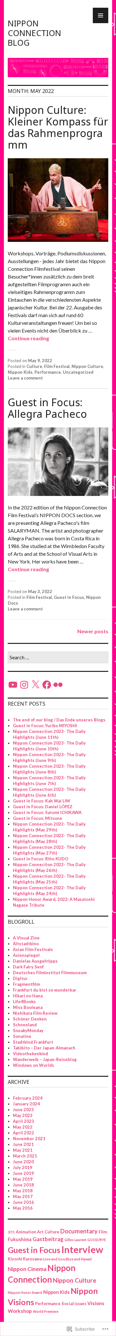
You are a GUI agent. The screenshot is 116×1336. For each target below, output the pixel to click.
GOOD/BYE (96, 1240)
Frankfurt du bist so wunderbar (44, 990)
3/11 (11, 1232)
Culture (34, 366)
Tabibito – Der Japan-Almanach (44, 1047)
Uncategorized (78, 372)
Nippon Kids (20, 372)
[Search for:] (58, 657)
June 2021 (23, 1144)
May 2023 (23, 1115)
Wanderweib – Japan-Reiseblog (45, 1059)
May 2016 (23, 1208)
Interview (82, 1249)
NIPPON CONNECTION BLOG (34, 33)
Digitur (20, 978)
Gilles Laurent (75, 1240)
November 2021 (29, 1138)
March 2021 (25, 1155)
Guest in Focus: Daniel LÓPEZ (42, 806)
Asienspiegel (26, 955)
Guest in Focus (69, 597)
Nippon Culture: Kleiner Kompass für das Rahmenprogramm (58, 127)
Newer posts (92, 631)
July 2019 (22, 1167)
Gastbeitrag (48, 1239)
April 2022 (23, 1132)
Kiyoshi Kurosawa (25, 1259)
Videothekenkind (30, 1053)
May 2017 (23, 1196)
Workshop (20, 1311)
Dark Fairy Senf (28, 966)
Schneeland (25, 1024)
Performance (47, 372)
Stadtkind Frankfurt (33, 1042)
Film (103, 1232)
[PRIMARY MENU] (100, 15)
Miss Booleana (28, 1007)
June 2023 (23, 1109)
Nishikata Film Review (35, 1013)
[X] (35, 685)
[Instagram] (24, 685)
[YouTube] (13, 685)
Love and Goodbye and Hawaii (67, 1259)
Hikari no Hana (28, 995)
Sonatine (22, 1036)
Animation (26, 1232)
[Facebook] (47, 685)
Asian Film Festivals (33, 949)
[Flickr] (58, 685)
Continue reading (28, 338)
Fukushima (20, 1239)
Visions (95, 1303)
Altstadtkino (26, 943)
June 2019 (23, 1173)
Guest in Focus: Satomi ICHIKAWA (47, 812)
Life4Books (24, 1001)
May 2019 (23, 1179)
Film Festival (57, 366)
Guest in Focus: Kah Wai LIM (41, 800)
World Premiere (45, 1311)
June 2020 (23, 1161)
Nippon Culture (87, 366)
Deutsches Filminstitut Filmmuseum (50, 972)
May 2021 (23, 1150)
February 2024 (28, 1098)
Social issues (74, 1303)
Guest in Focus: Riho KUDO (40, 858)
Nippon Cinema (27, 1269)
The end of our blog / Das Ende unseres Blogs (59, 719)
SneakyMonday (28, 1030)
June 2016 (23, 1202)
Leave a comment (25, 377)
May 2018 (23, 1190)
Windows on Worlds (33, 1065)
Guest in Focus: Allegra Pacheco (47, 408)
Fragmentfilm (26, 984)
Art (40, 1232)
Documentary (79, 1231)
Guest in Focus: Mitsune (37, 818)
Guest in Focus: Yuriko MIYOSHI (45, 725)
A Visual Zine (26, 937)
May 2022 (23, 1127)
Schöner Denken (30, 1018)
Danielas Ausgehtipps (35, 961)
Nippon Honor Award (25, 1292)
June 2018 (23, 1184)
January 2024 (26, 1103)
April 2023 (23, 1121)
